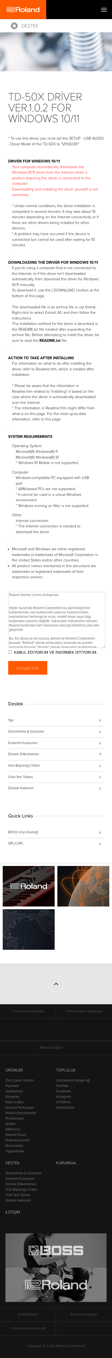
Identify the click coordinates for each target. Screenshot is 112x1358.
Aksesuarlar (14, 1146)
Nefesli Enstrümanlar (20, 1113)
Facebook (63, 1091)
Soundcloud (65, 1107)
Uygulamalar (14, 1151)
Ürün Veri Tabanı (20, 777)
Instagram (63, 1097)
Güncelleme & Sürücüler (26, 731)
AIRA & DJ (13, 1129)
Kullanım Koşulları (84, 1314)
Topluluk (66, 1070)
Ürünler (14, 1070)
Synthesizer (14, 1091)
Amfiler (10, 1124)
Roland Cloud (15, 1135)
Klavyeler (12, 1097)
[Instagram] (66, 1032)
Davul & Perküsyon (19, 1107)
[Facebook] (35, 1032)
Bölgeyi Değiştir (51, 1047)
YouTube (62, 1086)
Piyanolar (12, 1086)
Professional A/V (17, 1140)
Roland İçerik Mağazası (85, 1011)
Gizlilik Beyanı (28, 1314)
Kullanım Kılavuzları (23, 743)
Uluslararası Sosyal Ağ (73, 1080)
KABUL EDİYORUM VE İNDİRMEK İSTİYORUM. (55, 652)
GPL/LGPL (16, 843)
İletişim (12, 1212)
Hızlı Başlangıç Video (24, 765)
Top (10, 720)
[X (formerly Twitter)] (45, 1032)
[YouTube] (56, 1032)
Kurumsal (66, 1162)
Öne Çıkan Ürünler (19, 1080)
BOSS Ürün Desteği (23, 832)
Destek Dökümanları (20, 1184)
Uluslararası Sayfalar (29, 1011)
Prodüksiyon (14, 1118)
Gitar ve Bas (14, 1102)
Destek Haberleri (21, 788)
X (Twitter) (63, 1102)
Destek (29, 26)
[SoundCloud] (76, 1032)
